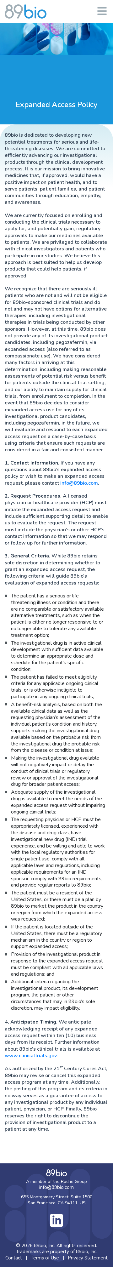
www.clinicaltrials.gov (30, 1055)
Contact (13, 1258)
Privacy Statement (88, 1258)
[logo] (25, 11)
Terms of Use (45, 1258)
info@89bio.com (79, 483)
